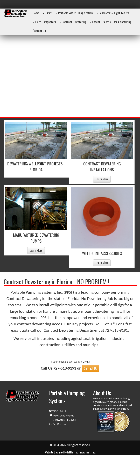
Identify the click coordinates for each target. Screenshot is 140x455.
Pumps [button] (48, 13)
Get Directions (60, 424)
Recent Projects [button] (101, 22)
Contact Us (90, 368)
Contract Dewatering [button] (73, 22)
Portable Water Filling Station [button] (75, 13)
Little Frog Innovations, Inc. (81, 452)
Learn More (101, 179)
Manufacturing (122, 22)
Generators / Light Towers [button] (113, 13)
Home (36, 13)
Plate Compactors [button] (45, 22)
